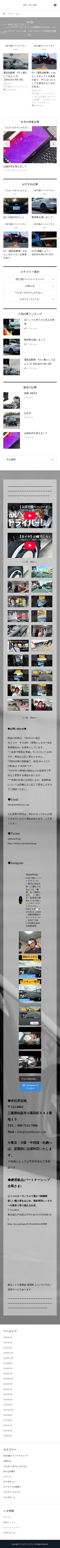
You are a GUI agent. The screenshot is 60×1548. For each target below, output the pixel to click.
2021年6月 (7, 1431)
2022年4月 (7, 1394)
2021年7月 (7, 1425)
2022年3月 (7, 1399)
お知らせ (30, 286)
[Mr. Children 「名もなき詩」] (30, 1038)
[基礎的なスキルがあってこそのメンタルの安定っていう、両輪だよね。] (30, 1014)
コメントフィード (11, 1527)
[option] (30, 149)
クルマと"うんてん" (30, 299)
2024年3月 (7, 1374)
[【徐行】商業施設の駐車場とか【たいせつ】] (30, 1062)
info (10, 804)
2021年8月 (7, 1420)
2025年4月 (7, 1348)
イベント (7, 1476)
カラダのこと (9, 1482)
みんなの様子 (9, 1471)
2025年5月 (7, 1342)
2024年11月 (8, 1358)
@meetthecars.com (20, 804)
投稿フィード (9, 1522)
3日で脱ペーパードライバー (29, 279)
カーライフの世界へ (12, 1487)
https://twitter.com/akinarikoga (22, 843)
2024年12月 (8, 1353)
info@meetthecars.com (31, 1132)
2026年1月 (7, 1337)
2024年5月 (7, 1368)
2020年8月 (7, 1436)
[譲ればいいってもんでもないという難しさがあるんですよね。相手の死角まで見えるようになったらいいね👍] (30, 990)
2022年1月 (7, 1405)
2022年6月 (7, 1384)
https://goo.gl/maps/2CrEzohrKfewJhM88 (27, 1224)
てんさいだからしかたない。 (30, 292)
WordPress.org (9, 1533)
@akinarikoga (14, 839)
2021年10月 (8, 1410)
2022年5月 (7, 1389)
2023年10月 (8, 1379)
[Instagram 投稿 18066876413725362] (30, 942)
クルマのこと (9, 1497)
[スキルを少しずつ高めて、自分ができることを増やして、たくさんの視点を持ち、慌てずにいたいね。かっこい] (30, 966)
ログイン (7, 1517)
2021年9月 (7, 1415)
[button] (33, 562)
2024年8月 (7, 1363)
